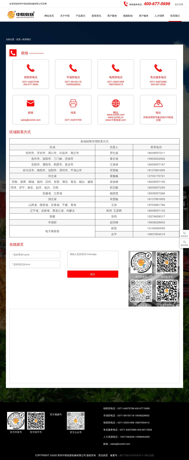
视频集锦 (128, 15)
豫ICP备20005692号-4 (131, 455)
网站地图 (149, 455)
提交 (92, 274)
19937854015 (115, 84)
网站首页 (49, 15)
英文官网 (179, 4)
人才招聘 (159, 15)
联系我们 (175, 15)
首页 (18, 39)
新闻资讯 (96, 15)
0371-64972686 (158, 81)
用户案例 (112, 15)
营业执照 (103, 455)
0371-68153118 (73, 81)
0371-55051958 (115, 81)
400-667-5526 (158, 84)
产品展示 (80, 15)
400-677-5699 (30, 84)
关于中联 (65, 15)
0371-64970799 (30, 81)
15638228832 (73, 84)
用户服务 (143, 15)
